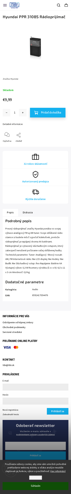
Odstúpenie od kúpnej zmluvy (18, 322)
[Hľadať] (58, 5)
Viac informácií (58, 471)
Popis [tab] (10, 212)
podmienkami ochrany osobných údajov (35, 434)
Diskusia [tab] (28, 212)
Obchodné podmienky (14, 327)
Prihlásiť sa (35, 455)
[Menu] (5, 5)
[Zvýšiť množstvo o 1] (23, 112)
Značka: (10, 79)
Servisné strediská (12, 332)
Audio (35, 289)
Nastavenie (36, 477)
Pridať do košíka (51, 113)
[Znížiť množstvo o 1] (6, 112)
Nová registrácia (10, 409)
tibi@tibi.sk (8, 365)
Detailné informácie (13, 124)
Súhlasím (35, 486)
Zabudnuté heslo (11, 414)
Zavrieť (62, 146)
